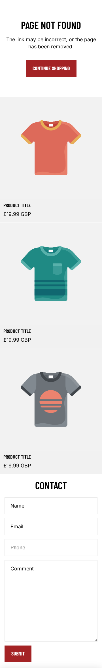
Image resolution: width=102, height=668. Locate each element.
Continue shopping (51, 68)
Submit (18, 653)
